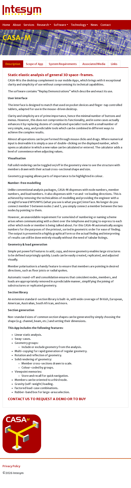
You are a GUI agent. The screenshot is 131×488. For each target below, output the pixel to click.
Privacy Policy (11, 466)
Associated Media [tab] (93, 64)
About (17, 24)
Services (29, 24)
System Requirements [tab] (63, 64)
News (94, 24)
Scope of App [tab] (34, 64)
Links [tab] (114, 64)
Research (43, 24)
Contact (105, 24)
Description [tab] (12, 64)
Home (6, 24)
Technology (78, 24)
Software (60, 24)
